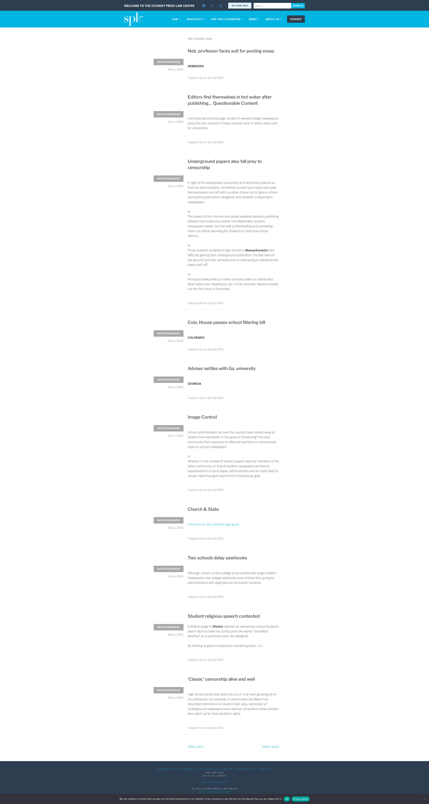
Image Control (202, 417)
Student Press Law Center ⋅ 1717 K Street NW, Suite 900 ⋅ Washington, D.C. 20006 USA (214, 769)
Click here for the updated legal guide (213, 524)
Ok (286, 799)
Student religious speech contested (224, 616)
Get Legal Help (240, 5)
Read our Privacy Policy (215, 791)
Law (175, 19)
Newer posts (270, 747)
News (253, 19)
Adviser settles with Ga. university (222, 368)
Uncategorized (168, 61)
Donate (295, 19)
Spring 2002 (216, 77)
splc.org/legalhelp (214, 782)
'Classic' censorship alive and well (221, 679)
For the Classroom (225, 19)
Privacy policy (300, 799)
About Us (272, 19)
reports (202, 77)
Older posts (196, 747)
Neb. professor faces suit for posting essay (231, 50)
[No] (424, 799)
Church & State (203, 509)
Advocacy (194, 19)
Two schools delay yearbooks (217, 557)
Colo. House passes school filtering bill (226, 322)
